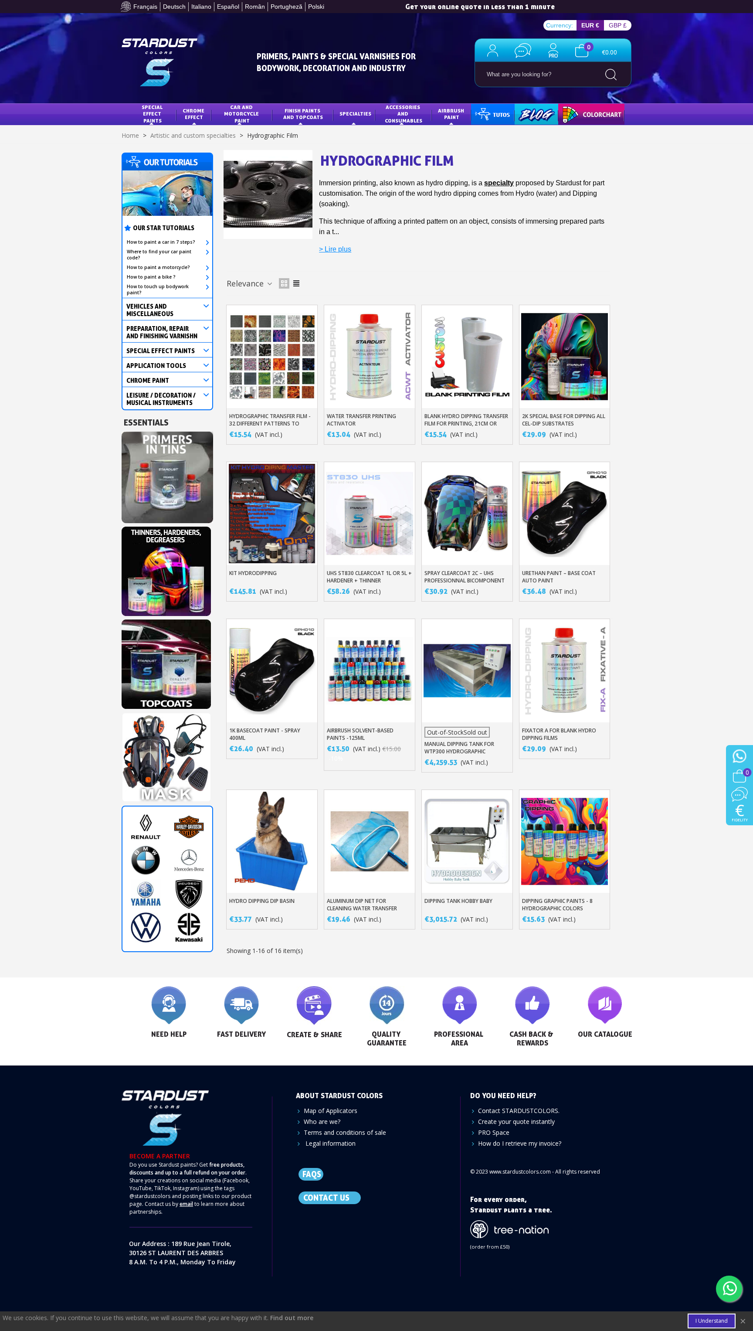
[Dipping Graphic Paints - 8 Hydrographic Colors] (564, 841)
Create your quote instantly (516, 1121)
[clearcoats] (166, 661)
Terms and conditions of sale (345, 1132)
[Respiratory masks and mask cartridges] (166, 755)
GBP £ (618, 25)
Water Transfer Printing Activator (361, 419)
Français (145, 6)
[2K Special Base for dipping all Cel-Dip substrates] (564, 356)
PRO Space (493, 1132)
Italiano (201, 6)
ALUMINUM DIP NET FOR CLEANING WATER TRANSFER (362, 904)
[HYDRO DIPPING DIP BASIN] (272, 841)
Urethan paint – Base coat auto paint (559, 576)
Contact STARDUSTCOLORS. (519, 1110)
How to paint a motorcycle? (158, 267)
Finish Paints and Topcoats (303, 114)
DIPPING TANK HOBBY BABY (458, 901)
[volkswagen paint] (146, 927)
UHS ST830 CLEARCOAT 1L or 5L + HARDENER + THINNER (369, 576)
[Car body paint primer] (167, 474)
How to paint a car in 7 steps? (161, 242)
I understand (711, 1320)
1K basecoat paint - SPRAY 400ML (264, 734)
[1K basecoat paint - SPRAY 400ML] (272, 670)
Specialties (355, 113)
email (186, 1204)
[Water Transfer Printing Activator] (369, 356)
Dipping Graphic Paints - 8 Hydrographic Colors (557, 904)
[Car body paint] (166, 569)
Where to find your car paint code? (159, 254)
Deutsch (174, 6)
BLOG (528, 113)
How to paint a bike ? (151, 277)
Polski (316, 6)
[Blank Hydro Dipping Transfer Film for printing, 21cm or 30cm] (467, 356)
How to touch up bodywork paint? (158, 289)
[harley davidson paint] (189, 827)
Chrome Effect (194, 114)
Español (228, 6)
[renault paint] (146, 827)
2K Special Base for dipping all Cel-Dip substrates (563, 419)
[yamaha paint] (146, 894)
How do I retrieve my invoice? (519, 1143)
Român (255, 6)
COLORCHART (581, 113)
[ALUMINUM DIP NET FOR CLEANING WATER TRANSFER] (369, 841)
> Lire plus (335, 249)
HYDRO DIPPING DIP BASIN (262, 901)
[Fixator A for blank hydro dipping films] (564, 670)
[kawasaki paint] (189, 927)
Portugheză (286, 6)
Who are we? (322, 1121)
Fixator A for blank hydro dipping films (559, 734)
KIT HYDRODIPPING (253, 573)
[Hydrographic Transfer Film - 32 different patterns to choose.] (272, 356)
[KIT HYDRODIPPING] (272, 513)
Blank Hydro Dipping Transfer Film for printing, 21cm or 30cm (466, 423)
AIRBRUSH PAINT (451, 114)
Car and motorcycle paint (242, 114)
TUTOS (486, 113)
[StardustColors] (159, 62)
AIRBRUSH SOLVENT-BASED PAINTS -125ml (360, 734)
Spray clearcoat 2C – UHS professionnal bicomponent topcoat (464, 580)
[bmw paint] (146, 860)
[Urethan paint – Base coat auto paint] (564, 513)
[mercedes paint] (189, 860)
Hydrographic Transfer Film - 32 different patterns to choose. (270, 423)
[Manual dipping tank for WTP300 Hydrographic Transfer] (467, 670)
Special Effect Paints (153, 114)
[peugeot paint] (189, 894)
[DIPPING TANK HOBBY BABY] (467, 841)
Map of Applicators (330, 1110)
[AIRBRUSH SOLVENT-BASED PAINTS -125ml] (369, 670)
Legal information (330, 1143)
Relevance (246, 283)
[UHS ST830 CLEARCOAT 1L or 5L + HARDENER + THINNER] (369, 513)
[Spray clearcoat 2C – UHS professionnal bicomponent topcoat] (467, 513)
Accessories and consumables (403, 114)
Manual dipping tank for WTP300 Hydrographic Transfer (459, 751)
